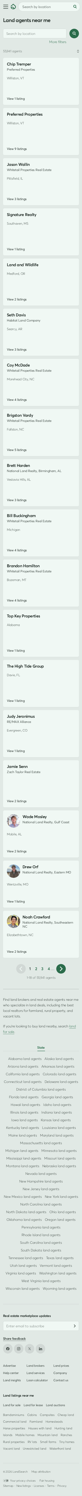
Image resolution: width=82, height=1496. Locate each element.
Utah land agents (23, 1266)
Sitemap (8, 1485)
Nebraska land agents (59, 1166)
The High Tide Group (25, 666)
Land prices (61, 1366)
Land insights (12, 1380)
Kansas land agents (56, 1120)
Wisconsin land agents (23, 1288)
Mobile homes (25, 1435)
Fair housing (46, 1480)
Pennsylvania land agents (41, 1227)
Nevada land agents (40, 1174)
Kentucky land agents (22, 1128)
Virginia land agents (21, 1273)
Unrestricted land (34, 1448)
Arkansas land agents (57, 1066)
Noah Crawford (36, 917)
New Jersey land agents (41, 1189)
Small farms (48, 1442)
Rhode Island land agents (41, 1235)
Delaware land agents (61, 1082)
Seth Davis (16, 315)
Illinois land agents (24, 1112)
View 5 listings (17, 450)
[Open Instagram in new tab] (18, 1349)
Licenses (39, 1485)
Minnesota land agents (59, 1151)
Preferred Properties (25, 114)
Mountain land (48, 1435)
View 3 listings (17, 199)
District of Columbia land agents (41, 1089)
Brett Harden (18, 465)
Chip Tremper (19, 64)
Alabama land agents (24, 1059)
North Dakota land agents (26, 1212)
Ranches (66, 1435)
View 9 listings (17, 149)
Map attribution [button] (41, 1471)
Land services (36, 1373)
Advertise (9, 1366)
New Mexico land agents (23, 1197)
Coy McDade (18, 365)
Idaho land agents (57, 1105)
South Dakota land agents (41, 1250)
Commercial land (15, 1421)
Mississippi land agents (23, 1158)
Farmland (36, 1421)
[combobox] (34, 33)
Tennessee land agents (25, 1258)
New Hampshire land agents (41, 1181)
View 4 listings (17, 399)
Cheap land (66, 1415)
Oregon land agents (60, 1220)
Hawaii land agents (25, 1105)
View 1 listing (16, 98)
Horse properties (14, 1428)
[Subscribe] (75, 1326)
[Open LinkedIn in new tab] (40, 1349)
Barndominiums (13, 1415)
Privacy (62, 1485)
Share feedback (14, 1338)
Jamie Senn (17, 766)
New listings (23, 1485)
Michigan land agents (21, 1151)
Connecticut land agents (22, 1082)
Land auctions (55, 1405)
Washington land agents (57, 1273)
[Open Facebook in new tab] (8, 1349)
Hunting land (63, 1428)
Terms (51, 1485)
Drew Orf (30, 866)
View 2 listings (17, 299)
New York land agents (61, 1197)
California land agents (22, 1074)
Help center (11, 1373)
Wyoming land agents (59, 1288)
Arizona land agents (23, 1066)
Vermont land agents (56, 1266)
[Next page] (61, 969)
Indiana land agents (56, 1112)
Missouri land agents (60, 1158)
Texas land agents (60, 1258)
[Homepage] (13, 6)
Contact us (60, 1380)
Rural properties (14, 1442)
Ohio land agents (62, 1212)
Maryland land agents (57, 1135)
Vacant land (11, 1448)
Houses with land (39, 1428)
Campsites (47, 1415)
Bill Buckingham (21, 515)
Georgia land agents (57, 1097)
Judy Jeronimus (21, 716)
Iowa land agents (24, 1120)
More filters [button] (57, 42)
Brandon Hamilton (23, 565)
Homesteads (54, 1421)
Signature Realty (21, 214)
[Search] (75, 6)
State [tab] (41, 1047)
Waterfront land (60, 1448)
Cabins (32, 1415)
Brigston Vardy (20, 415)
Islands (7, 1435)
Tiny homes (66, 1442)
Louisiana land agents (59, 1128)
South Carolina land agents (41, 1243)
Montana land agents (22, 1166)
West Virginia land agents (41, 1281)
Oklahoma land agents (24, 1220)
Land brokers (35, 1366)
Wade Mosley (35, 816)
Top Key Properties (23, 616)
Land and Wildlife (22, 264)
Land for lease (33, 1405)
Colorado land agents (59, 1074)
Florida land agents (24, 1097)
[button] (5, 6)
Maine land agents (22, 1135)
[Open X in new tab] (29, 1349)
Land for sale (12, 1405)
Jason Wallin (18, 164)
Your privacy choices (23, 1480)
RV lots (32, 1442)
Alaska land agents (59, 1059)
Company (60, 1373)
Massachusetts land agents (41, 1143)
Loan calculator (37, 1380)
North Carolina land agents (41, 1204)
